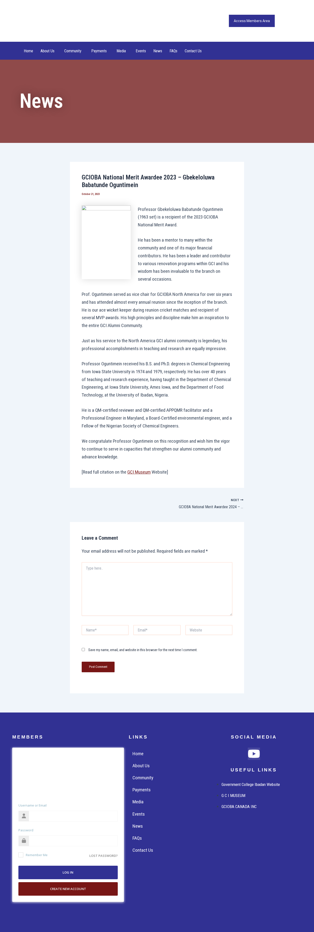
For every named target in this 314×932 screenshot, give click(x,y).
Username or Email (32, 805)
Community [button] (72, 51)
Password (25, 830)
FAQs (173, 51)
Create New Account (68, 889)
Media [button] (121, 51)
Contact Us (193, 51)
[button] (49, 51)
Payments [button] (99, 51)
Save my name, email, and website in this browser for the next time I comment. (142, 650)
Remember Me (37, 855)
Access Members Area (252, 21)
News (157, 51)
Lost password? (103, 855)
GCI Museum (139, 472)
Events (141, 51)
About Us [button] (47, 51)
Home (28, 51)
